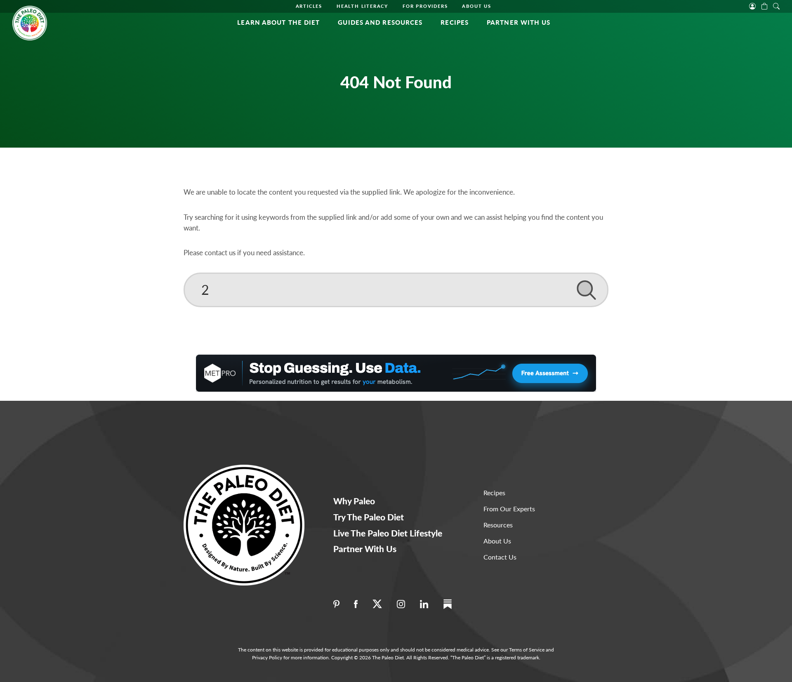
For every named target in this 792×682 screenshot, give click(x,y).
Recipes (455, 22)
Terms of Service (526, 650)
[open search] (776, 5)
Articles (309, 6)
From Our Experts (509, 509)
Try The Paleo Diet (368, 517)
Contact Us (499, 557)
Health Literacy (362, 6)
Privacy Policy (267, 657)
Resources (498, 525)
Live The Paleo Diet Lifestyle (387, 533)
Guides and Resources (380, 22)
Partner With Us (519, 22)
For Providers (425, 6)
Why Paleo (354, 501)
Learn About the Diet (278, 22)
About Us (476, 6)
